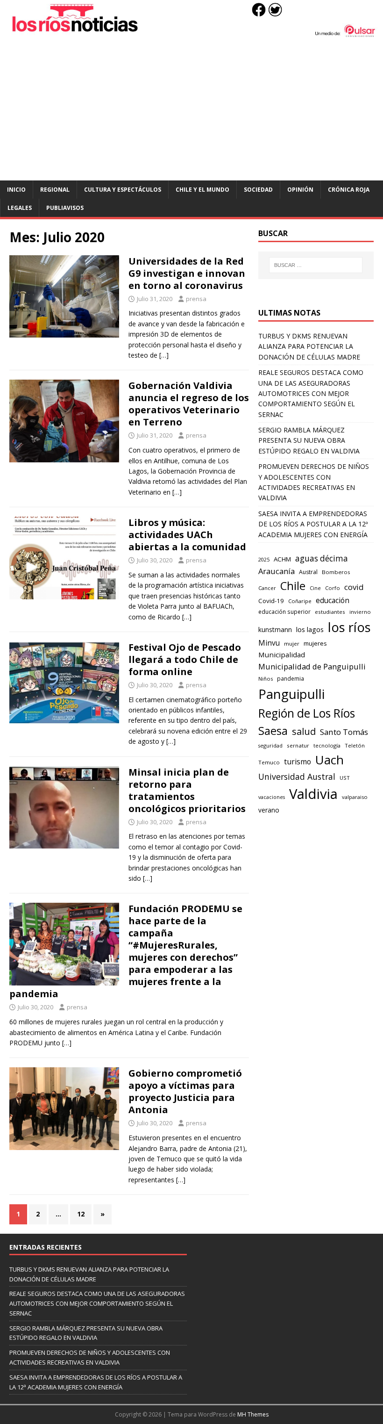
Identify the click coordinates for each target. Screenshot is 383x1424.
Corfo (332, 587)
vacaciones (271, 797)
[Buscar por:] (316, 265)
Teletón (355, 745)
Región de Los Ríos (306, 713)
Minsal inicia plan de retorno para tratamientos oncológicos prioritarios (187, 790)
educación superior (284, 612)
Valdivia (313, 793)
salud (304, 731)
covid (354, 587)
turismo (297, 761)
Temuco (269, 762)
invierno (360, 611)
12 (81, 1213)
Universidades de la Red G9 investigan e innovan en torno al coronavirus (186, 273)
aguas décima (321, 558)
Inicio (16, 190)
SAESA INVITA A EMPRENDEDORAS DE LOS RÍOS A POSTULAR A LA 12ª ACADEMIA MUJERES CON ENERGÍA (313, 524)
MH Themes (253, 1414)
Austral (308, 572)
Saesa (273, 730)
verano (268, 809)
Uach (329, 759)
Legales (19, 208)
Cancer (267, 587)
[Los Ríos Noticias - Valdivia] (191, 34)
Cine (315, 588)
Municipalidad (281, 654)
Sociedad (258, 190)
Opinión (300, 190)
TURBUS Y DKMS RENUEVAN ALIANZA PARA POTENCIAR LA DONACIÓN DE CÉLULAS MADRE (309, 346)
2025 (264, 559)
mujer (291, 643)
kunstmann (275, 629)
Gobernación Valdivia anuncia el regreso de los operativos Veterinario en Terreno (188, 403)
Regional (55, 190)
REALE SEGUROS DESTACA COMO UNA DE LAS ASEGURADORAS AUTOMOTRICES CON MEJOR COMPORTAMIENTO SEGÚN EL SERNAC (310, 393)
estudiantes (330, 611)
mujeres (315, 643)
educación (332, 600)
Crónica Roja (348, 190)
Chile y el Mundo (202, 190)
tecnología (326, 745)
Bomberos (336, 571)
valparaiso (355, 796)
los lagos (310, 629)
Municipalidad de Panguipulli (312, 666)
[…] (164, 355)
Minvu (269, 643)
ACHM (282, 559)
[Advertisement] (191, 110)
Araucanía (276, 571)
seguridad (270, 745)
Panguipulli (291, 694)
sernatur (298, 745)
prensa (196, 299)
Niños (265, 678)
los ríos (349, 627)
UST (345, 777)
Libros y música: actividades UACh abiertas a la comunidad (187, 534)
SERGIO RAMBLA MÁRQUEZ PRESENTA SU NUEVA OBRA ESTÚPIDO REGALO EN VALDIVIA (309, 440)
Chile (292, 585)
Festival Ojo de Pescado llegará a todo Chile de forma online (184, 659)
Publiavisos (65, 208)
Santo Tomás (344, 731)
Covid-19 (271, 601)
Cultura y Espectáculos (122, 190)
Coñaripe (300, 600)
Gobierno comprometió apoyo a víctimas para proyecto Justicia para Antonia (185, 1091)
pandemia (290, 678)
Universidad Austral (296, 776)
